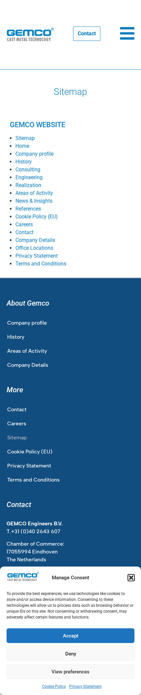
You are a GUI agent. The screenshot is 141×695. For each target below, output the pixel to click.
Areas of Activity (34, 193)
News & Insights (33, 201)
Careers (24, 224)
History (23, 162)
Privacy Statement (85, 686)
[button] (131, 577)
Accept (70, 636)
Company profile (34, 154)
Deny (70, 654)
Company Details (35, 240)
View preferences (70, 672)
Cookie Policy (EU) (36, 216)
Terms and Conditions (40, 264)
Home (22, 146)
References (28, 209)
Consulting (27, 169)
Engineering (29, 177)
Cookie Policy (54, 686)
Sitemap (25, 138)
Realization (28, 185)
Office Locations (34, 248)
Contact (24, 232)
